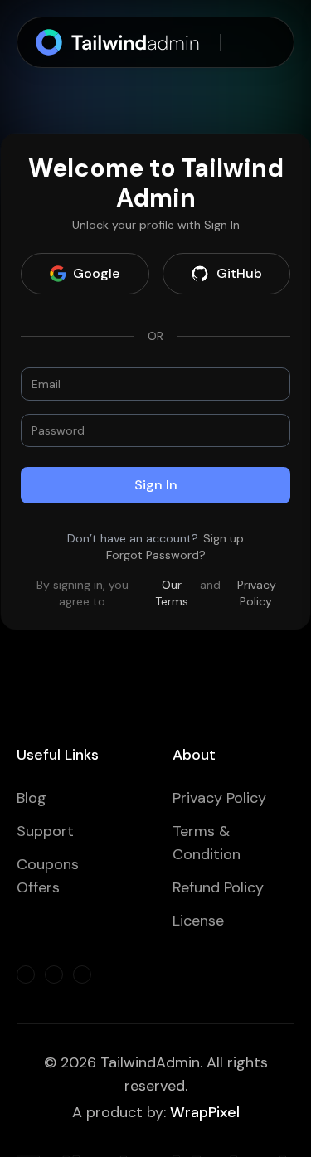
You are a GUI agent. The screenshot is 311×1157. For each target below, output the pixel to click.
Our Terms (171, 593)
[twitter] (26, 974)
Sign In (155, 484)
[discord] (82, 974)
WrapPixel (205, 1112)
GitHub (239, 273)
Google (96, 273)
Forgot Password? (156, 554)
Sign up (223, 538)
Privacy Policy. (256, 593)
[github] (54, 974)
